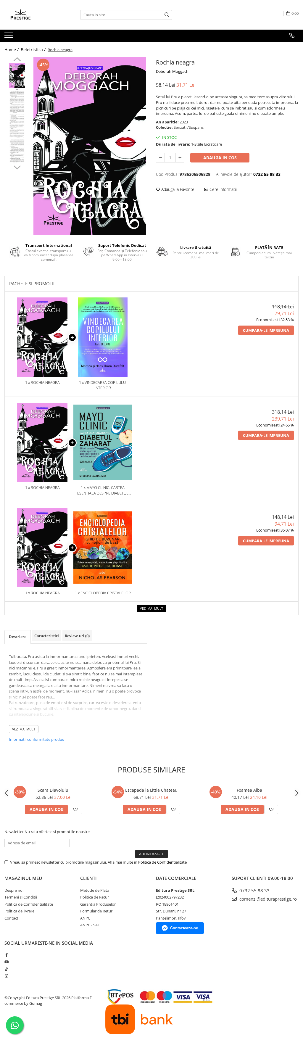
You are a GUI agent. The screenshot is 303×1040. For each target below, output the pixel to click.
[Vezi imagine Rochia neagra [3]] (17, 151)
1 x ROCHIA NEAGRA (42, 382)
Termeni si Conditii (20, 897)
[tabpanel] (90, 146)
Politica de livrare (19, 911)
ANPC (85, 918)
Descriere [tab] (17, 636)
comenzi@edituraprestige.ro (267, 899)
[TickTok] (6, 969)
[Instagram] (6, 975)
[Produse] (9, 37)
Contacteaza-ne (184, 928)
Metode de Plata (94, 890)
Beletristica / (34, 49)
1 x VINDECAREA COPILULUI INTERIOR (103, 385)
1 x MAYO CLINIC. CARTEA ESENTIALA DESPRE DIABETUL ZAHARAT (102, 490)
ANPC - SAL (90, 925)
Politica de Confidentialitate (162, 862)
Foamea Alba (249, 790)
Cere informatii (222, 189)
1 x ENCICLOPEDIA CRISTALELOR (103, 592)
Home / (12, 49)
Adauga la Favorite (177, 189)
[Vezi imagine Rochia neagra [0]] (17, 75)
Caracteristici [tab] (46, 635)
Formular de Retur (96, 911)
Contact (11, 918)
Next (17, 167)
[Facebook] (6, 955)
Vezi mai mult (151, 608)
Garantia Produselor (98, 904)
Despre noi (13, 890)
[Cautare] (167, 15)
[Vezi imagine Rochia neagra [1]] (17, 100)
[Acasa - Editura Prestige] (34, 14)
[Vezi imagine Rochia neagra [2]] (17, 126)
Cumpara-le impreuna (266, 330)
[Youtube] (6, 962)
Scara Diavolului (54, 790)
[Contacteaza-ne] (292, 35)
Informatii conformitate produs (36, 739)
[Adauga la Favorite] (75, 809)
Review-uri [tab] (77, 635)
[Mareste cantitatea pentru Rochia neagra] (179, 157)
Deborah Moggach (172, 71)
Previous (17, 60)
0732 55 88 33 (254, 891)
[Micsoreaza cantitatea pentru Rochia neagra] (160, 157)
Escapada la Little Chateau (151, 790)
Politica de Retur (94, 897)
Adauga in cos (220, 157)
